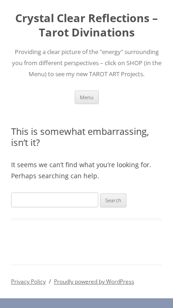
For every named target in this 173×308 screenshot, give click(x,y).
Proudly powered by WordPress (94, 281)
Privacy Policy (28, 281)
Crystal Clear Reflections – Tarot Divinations (86, 25)
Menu (87, 97)
